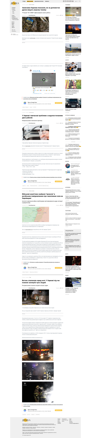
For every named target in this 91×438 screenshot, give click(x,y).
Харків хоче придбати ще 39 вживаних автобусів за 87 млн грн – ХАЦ (72, 149)
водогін (24, 185)
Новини (13, 9)
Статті (13, 15)
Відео (13, 23)
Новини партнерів (15, 19)
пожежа (24, 414)
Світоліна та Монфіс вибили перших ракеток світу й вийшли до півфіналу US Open (72, 153)
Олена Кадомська (32, 15)
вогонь (28, 414)
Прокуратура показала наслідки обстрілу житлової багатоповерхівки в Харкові (73, 119)
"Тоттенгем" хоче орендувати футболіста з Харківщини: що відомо (72, 139)
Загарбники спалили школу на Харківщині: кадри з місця (73, 127)
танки (31, 107)
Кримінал (47, 1)
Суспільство (31, 112)
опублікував (32, 38)
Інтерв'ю (13, 16)
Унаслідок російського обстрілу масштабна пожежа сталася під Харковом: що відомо (73, 123)
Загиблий (37, 414)
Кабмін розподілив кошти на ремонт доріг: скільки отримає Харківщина (72, 135)
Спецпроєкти (15, 18)
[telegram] (62, 15)
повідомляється (28, 229)
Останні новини (70, 115)
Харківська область (34, 272)
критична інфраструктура (43, 185)
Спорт (13, 13)
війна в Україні (25, 107)
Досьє (13, 27)
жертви (32, 414)
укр (75, 1)
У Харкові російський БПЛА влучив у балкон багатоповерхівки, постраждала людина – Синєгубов (72, 130)
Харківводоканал (33, 185)
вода (28, 185)
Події (13, 11)
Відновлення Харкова (39, 1)
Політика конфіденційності (74, 423)
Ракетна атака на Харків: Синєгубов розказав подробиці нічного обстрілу (46, 177)
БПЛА (34, 107)
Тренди (23, 1)
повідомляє (27, 145)
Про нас (13, 29)
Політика (13, 10)
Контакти (14, 31)
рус (77, 1)
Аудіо (13, 26)
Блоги (13, 22)
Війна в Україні (30, 1)
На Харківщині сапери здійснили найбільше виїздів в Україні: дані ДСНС (73, 158)
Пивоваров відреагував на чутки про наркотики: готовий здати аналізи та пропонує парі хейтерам (73, 145)
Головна (13, 7)
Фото (13, 24)
